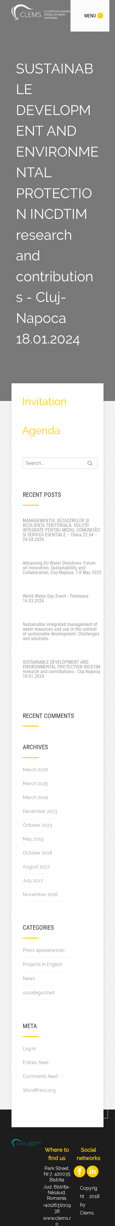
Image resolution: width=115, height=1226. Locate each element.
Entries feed (35, 1062)
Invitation (44, 401)
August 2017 (36, 867)
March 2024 (35, 797)
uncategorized (38, 992)
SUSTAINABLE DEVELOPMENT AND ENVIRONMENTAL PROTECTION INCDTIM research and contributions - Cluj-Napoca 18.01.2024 (61, 669)
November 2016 (40, 894)
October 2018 (37, 853)
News (29, 978)
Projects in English (42, 964)
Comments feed (40, 1076)
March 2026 (35, 770)
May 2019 (33, 839)
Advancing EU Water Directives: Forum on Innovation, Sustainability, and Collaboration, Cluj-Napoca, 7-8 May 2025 (62, 567)
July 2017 (33, 880)
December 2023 (40, 811)
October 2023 (37, 825)
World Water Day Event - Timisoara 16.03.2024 (55, 598)
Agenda (41, 430)
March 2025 (35, 783)
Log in (29, 1048)
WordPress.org (39, 1090)
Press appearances (44, 950)
